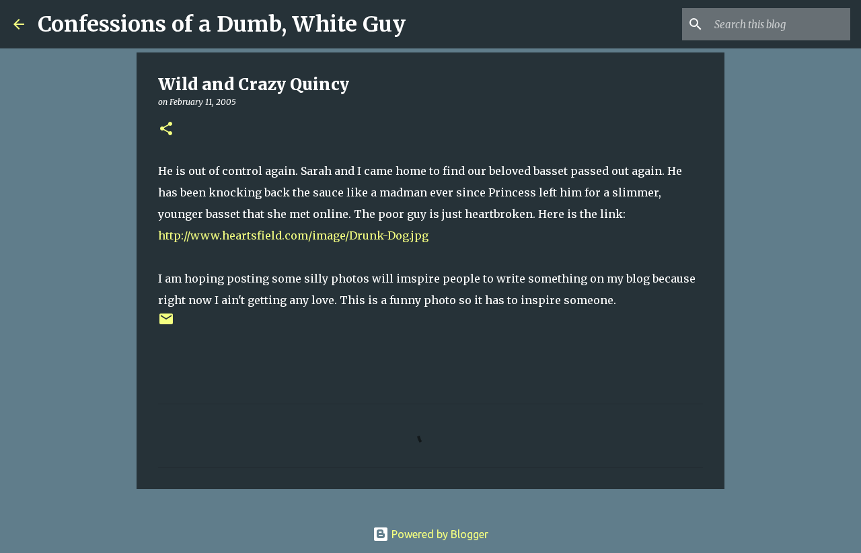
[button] (166, 129)
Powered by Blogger (438, 534)
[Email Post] (166, 324)
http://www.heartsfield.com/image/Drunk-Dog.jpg (293, 235)
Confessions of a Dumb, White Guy (222, 24)
